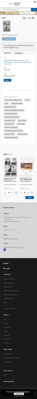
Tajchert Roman (9, 134)
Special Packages (9, 298)
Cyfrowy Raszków (9, 283)
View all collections (9, 308)
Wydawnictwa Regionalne (11, 295)
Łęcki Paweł (21, 124)
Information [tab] (19, 53)
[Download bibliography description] (9, 192)
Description (7, 339)
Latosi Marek (22, 120)
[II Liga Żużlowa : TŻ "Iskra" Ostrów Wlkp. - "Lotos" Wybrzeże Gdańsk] (26, 167)
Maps (5, 302)
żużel (6, 103)
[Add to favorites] (29, 18)
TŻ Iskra (27, 100)
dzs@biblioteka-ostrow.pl (10, 238)
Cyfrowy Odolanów (9, 279)
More (29, 197)
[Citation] (33, 18)
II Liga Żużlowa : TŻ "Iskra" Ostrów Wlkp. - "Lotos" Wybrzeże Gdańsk (26, 179)
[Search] (34, 9)
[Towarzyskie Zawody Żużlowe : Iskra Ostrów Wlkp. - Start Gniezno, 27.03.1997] (10, 167)
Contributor (7, 327)
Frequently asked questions (12, 358)
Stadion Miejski (22, 134)
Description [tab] (7, 53)
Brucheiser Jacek (10, 120)
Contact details (8, 362)
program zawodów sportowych (14, 110)
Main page (6, 268)
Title (5, 319)
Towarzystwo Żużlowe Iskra (13, 100)
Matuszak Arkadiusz (11, 114)
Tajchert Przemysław (11, 127)
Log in (5, 374)
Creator (6, 323)
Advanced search (26, 13)
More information (25, 391)
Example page (8, 354)
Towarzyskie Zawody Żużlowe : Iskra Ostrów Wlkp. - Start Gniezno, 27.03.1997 (10, 179)
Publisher (6, 343)
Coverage (6, 335)
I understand (19, 394)
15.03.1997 (7, 70)
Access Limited (13, 35)
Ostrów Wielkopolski (11, 137)
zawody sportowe (10, 107)
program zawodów (9, 76)
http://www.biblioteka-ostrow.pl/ (12, 247)
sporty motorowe (16, 103)
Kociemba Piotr (9, 124)
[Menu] (34, 1)
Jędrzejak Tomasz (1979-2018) (14, 131)
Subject (6, 331)
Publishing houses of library (12, 291)
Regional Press (8, 287)
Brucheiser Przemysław (12, 117)
